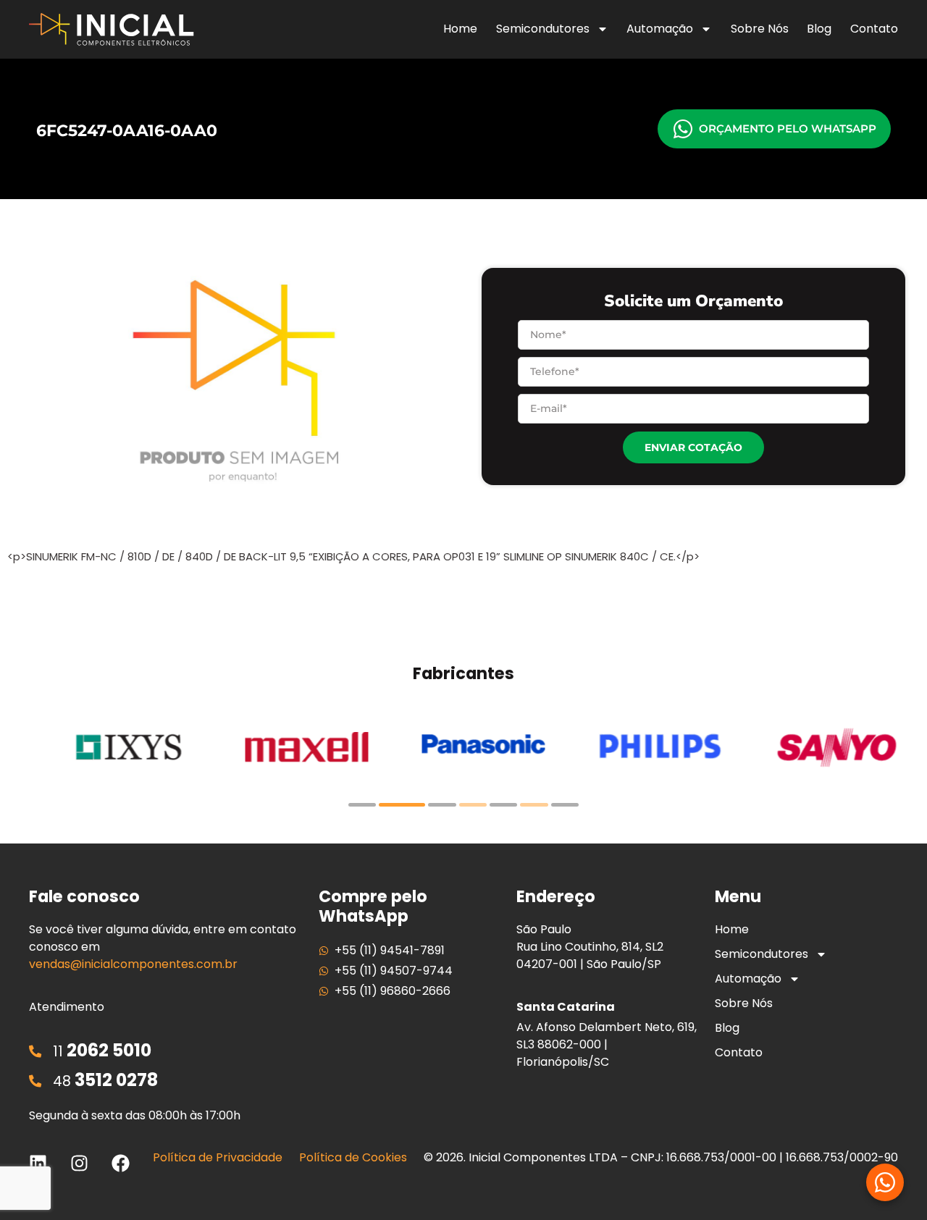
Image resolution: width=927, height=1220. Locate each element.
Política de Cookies (353, 1157)
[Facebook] (121, 1163)
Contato (874, 28)
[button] (362, 805)
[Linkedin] (38, 1163)
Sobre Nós (760, 28)
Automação (659, 28)
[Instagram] (79, 1163)
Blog (819, 28)
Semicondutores (543, 28)
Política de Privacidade (217, 1157)
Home (460, 28)
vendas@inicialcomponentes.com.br (133, 964)
